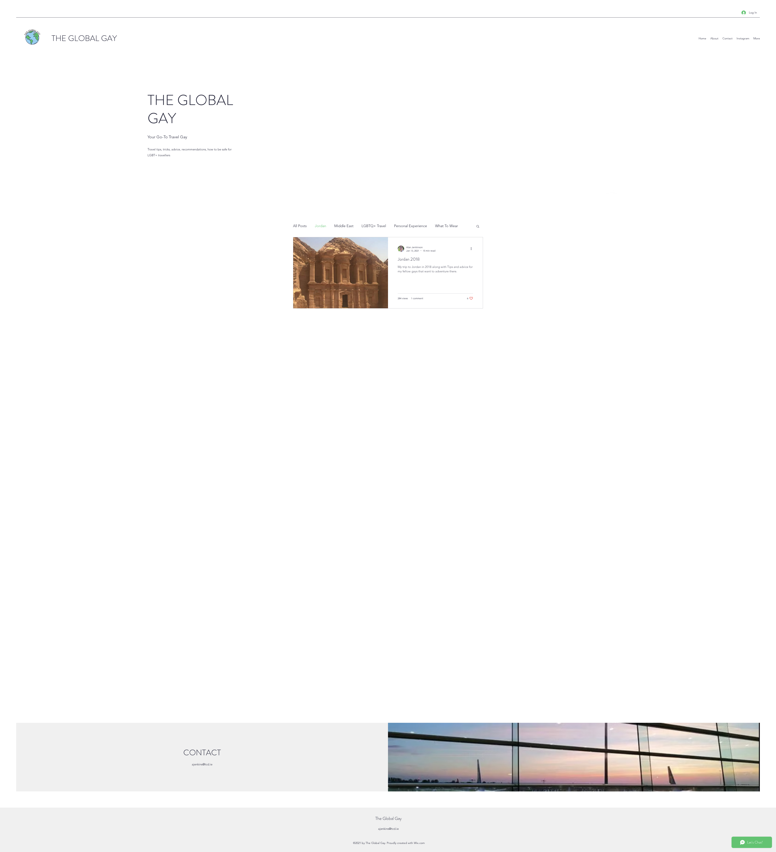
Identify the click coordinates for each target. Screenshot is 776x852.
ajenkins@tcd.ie (202, 764)
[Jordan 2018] (340, 272)
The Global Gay (388, 818)
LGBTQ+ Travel (374, 226)
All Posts (300, 226)
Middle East (343, 226)
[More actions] (472, 248)
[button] (478, 227)
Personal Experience (410, 226)
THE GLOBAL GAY (84, 38)
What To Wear (446, 226)
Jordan (320, 226)
